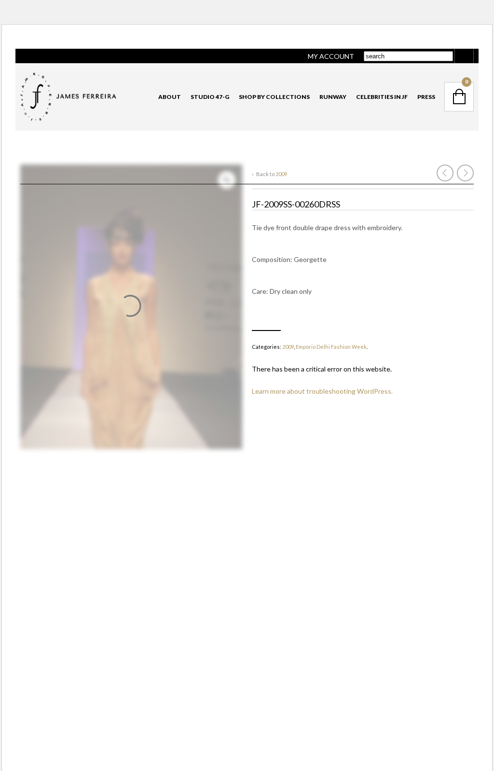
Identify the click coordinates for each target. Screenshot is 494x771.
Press (426, 96)
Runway (332, 96)
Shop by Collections (274, 96)
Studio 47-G (210, 96)
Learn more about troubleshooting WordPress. (322, 391)
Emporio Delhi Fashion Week (331, 347)
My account (331, 56)
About (169, 96)
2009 (281, 174)
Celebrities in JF (382, 96)
